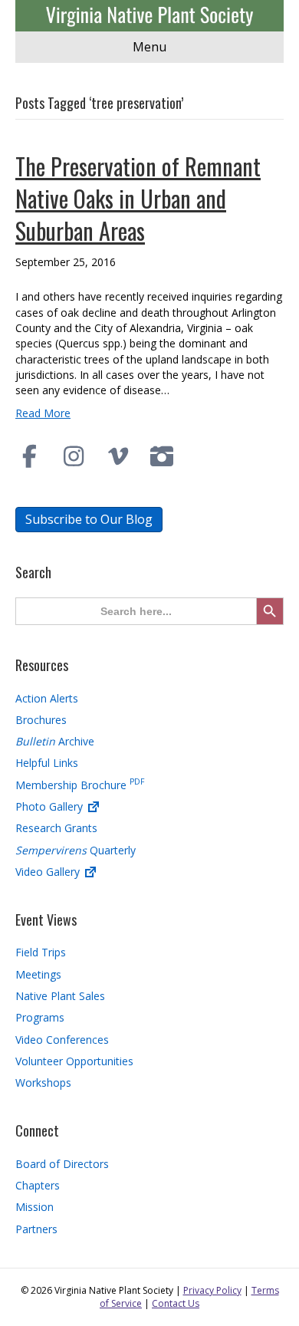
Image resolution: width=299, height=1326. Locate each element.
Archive (54, 741)
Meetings (38, 974)
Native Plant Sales (60, 996)
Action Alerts (46, 698)
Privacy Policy (212, 1290)
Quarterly (75, 850)
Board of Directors (62, 1164)
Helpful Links (46, 762)
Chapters (37, 1185)
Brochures (41, 719)
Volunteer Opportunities (74, 1061)
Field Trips (40, 952)
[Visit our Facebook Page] (29, 456)
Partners (36, 1229)
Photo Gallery (50, 806)
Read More (43, 413)
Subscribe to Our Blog (89, 519)
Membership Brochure (79, 785)
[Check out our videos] (118, 456)
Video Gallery (49, 871)
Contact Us (175, 1303)
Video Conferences (62, 1039)
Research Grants (56, 828)
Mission (34, 1206)
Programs (39, 1017)
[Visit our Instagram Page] (74, 456)
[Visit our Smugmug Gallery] (162, 456)
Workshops (43, 1082)
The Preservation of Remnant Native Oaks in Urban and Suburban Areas (138, 198)
